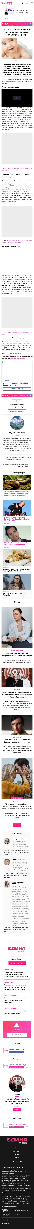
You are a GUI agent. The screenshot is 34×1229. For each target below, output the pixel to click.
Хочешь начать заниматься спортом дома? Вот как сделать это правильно (16, 1000)
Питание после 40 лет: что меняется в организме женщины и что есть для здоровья (16, 875)
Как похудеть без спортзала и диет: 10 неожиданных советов (18, 458)
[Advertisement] (17, 262)
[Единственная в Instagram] (17, 1162)
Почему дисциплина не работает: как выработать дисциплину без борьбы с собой (16, 930)
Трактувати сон (17, 1035)
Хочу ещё (17, 825)
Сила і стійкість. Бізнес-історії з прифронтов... (21, 11)
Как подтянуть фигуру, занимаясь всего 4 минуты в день (15, 465)
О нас (16, 1148)
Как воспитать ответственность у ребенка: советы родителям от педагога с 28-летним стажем (15, 987)
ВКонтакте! (21, 359)
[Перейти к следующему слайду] (31, 11)
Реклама (16, 1154)
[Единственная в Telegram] (21, 1162)
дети (14, 401)
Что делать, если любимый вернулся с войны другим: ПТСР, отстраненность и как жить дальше (17, 806)
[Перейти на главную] (7, 3)
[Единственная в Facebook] (13, 1162)
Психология (17, 801)
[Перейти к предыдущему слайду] (2, 11)
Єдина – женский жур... (18, 1049)
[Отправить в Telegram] (18, 407)
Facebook (13, 359)
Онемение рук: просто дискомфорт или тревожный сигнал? (16, 1012)
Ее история (17, 737)
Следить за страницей (17, 1052)
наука (19, 401)
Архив (17, 1157)
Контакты (16, 1151)
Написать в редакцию (17, 411)
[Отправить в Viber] (21, 407)
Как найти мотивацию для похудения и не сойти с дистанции (17, 654)
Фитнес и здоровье (17, 650)
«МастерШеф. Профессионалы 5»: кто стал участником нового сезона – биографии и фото (17, 695)
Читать (17, 1110)
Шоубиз (17, 690)
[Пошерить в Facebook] (12, 407)
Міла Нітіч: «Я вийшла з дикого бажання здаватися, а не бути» (17, 741)
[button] (22, 3)
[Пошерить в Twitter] (15, 407)
